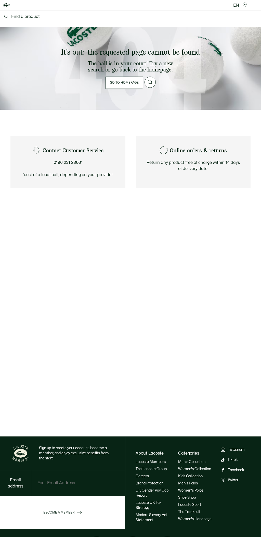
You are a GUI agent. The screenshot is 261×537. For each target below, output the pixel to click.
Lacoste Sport (189, 504)
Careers (142, 476)
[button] (244, 5)
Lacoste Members (151, 461)
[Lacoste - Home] (6, 5)
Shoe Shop (187, 497)
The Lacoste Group (151, 469)
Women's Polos (190, 490)
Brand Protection (149, 483)
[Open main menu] (255, 5)
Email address (15, 483)
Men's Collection (191, 461)
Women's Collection (194, 469)
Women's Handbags (194, 519)
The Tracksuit (189, 512)
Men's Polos (188, 483)
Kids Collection (190, 476)
